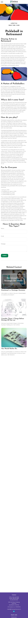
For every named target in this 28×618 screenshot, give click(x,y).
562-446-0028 (16, 597)
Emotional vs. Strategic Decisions (13, 290)
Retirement (14, 617)
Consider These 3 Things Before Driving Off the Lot (12, 319)
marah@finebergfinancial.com (14, 609)
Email (2, 236)
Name (2, 228)
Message (3, 244)
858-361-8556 (16, 598)
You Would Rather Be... (9, 348)
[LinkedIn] (14, 611)
